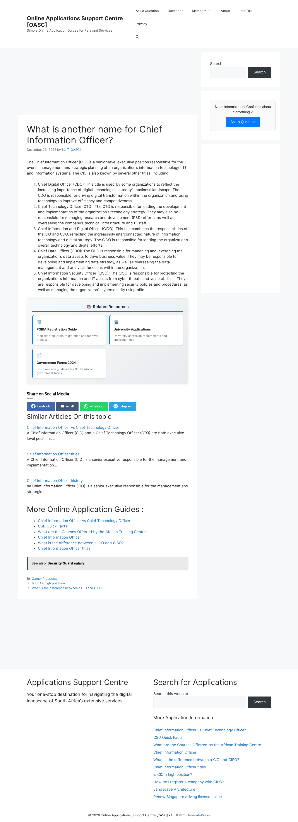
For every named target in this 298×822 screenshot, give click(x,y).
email (70, 406)
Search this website (170, 693)
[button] (137, 37)
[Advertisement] (107, 82)
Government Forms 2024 (56, 363)
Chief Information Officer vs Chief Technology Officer (73, 427)
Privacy (141, 24)
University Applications (132, 329)
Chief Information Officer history (55, 480)
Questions (175, 11)
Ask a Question (147, 11)
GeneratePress (198, 815)
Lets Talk (245, 11)
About (225, 11)
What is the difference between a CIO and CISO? (67, 588)
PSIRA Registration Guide (57, 329)
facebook (43, 406)
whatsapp (96, 406)
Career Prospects (45, 578)
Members (199, 11)
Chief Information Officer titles (53, 454)
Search (216, 63)
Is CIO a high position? (48, 583)
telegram (126, 406)
